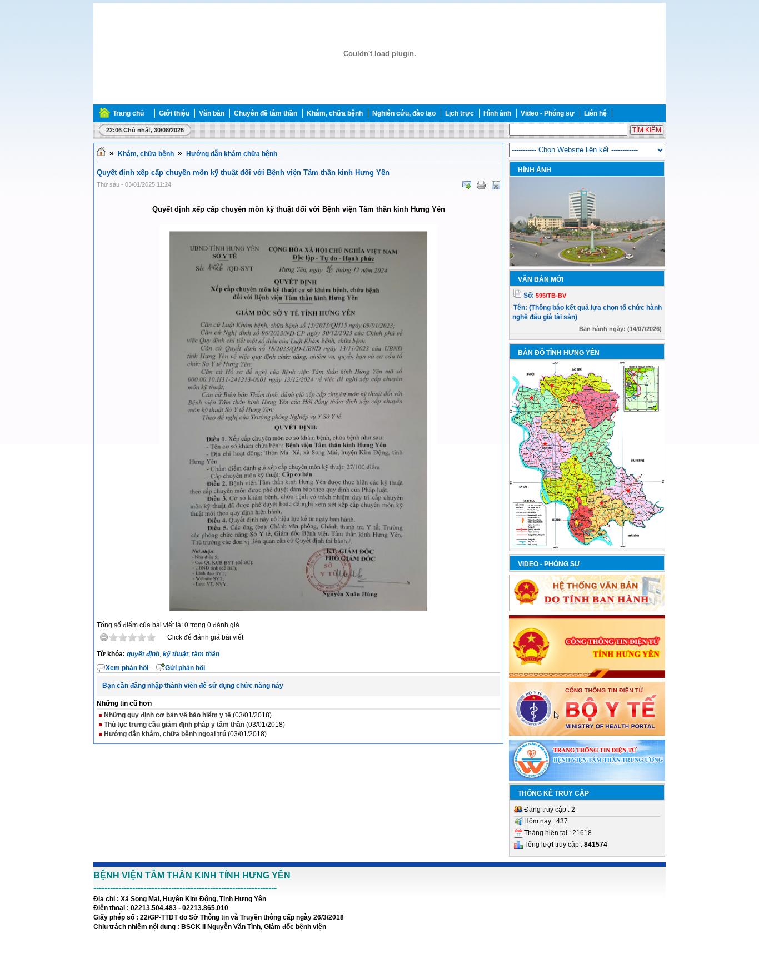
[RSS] (665, 113)
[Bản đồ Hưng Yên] (587, 546)
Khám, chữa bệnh (146, 154)
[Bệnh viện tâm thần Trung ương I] (587, 778)
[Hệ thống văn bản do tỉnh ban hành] (587, 609)
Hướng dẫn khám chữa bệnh (231, 154)
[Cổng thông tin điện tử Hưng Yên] (587, 676)
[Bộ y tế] (587, 733)
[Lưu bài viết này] (495, 185)
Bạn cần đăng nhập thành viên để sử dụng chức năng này (192, 686)
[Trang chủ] (101, 154)
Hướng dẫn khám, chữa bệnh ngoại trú (165, 734)
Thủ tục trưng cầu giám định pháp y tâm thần (174, 724)
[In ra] (481, 185)
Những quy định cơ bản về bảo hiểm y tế (167, 715)
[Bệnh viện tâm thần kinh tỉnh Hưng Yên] (379, 102)
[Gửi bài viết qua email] (466, 185)
